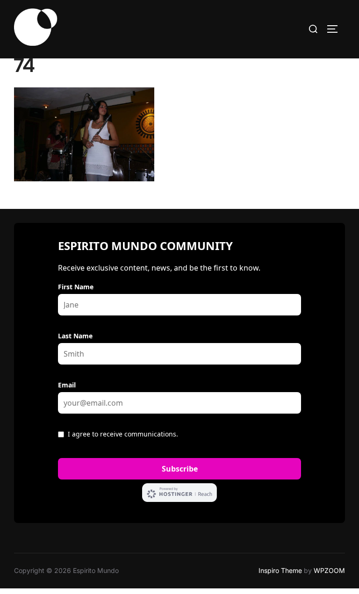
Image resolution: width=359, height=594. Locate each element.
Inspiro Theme (280, 570)
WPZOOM (329, 570)
